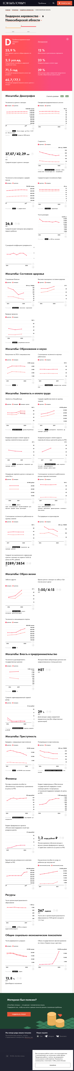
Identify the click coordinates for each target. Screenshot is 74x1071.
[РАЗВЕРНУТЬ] (49, 3)
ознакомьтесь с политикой (43, 1061)
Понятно (53, 1065)
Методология (42, 42)
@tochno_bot (29, 1037)
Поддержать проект (19, 1014)
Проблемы (42, 3)
